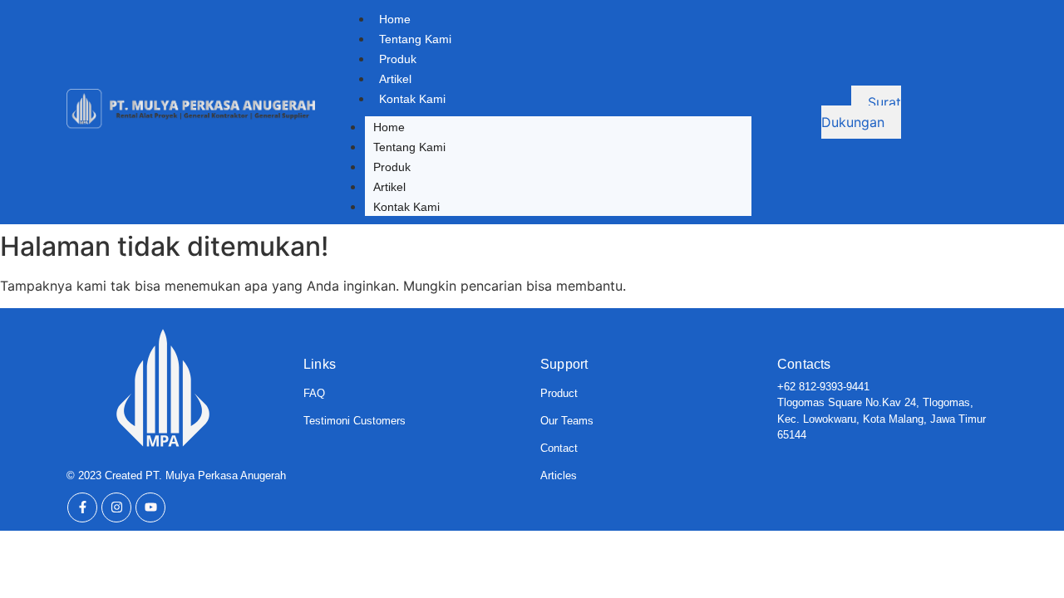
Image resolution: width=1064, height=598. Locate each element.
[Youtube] (150, 507)
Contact (559, 448)
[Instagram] (116, 507)
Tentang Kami (415, 39)
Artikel (395, 79)
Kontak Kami (412, 98)
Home (395, 19)
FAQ (314, 393)
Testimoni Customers (354, 420)
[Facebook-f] (82, 507)
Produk (397, 59)
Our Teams (567, 420)
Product (559, 393)
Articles (558, 475)
